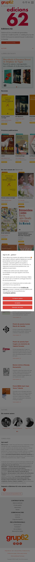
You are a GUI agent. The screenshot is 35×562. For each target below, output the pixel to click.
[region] (17, 281)
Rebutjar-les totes (17, 307)
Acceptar (17, 302)
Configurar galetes (17, 298)
